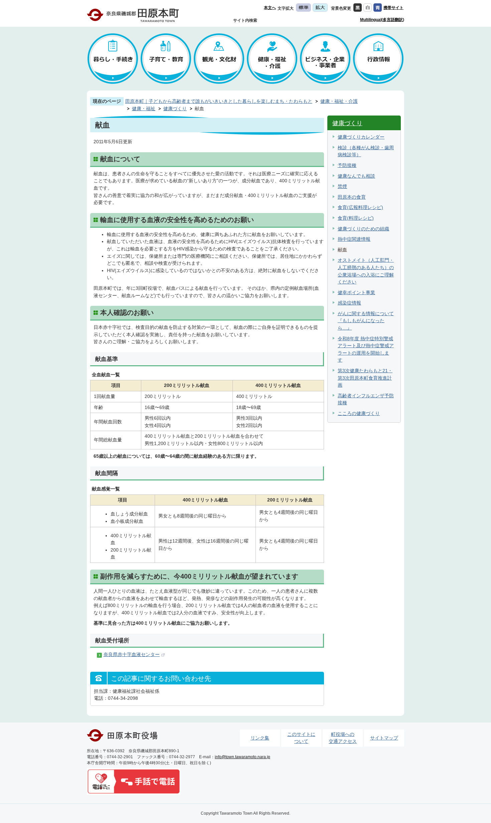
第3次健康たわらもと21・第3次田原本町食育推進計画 (365, 378)
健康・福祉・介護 (339, 101)
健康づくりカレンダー (361, 137)
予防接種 (347, 165)
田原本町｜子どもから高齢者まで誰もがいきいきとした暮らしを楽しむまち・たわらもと (218, 101)
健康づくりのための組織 (363, 228)
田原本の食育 (352, 197)
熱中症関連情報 (354, 239)
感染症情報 (349, 302)
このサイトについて (301, 738)
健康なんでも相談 (356, 176)
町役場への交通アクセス (343, 738)
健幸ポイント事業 (356, 292)
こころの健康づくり (359, 413)
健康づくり (175, 108)
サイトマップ (384, 738)
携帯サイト (393, 7)
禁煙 (342, 186)
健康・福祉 (143, 108)
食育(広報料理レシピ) (360, 207)
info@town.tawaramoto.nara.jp (242, 757)
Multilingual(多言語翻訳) (382, 19)
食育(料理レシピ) (356, 218)
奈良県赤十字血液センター (132, 654)
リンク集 (260, 738)
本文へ (270, 7)
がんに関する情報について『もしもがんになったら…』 (366, 321)
